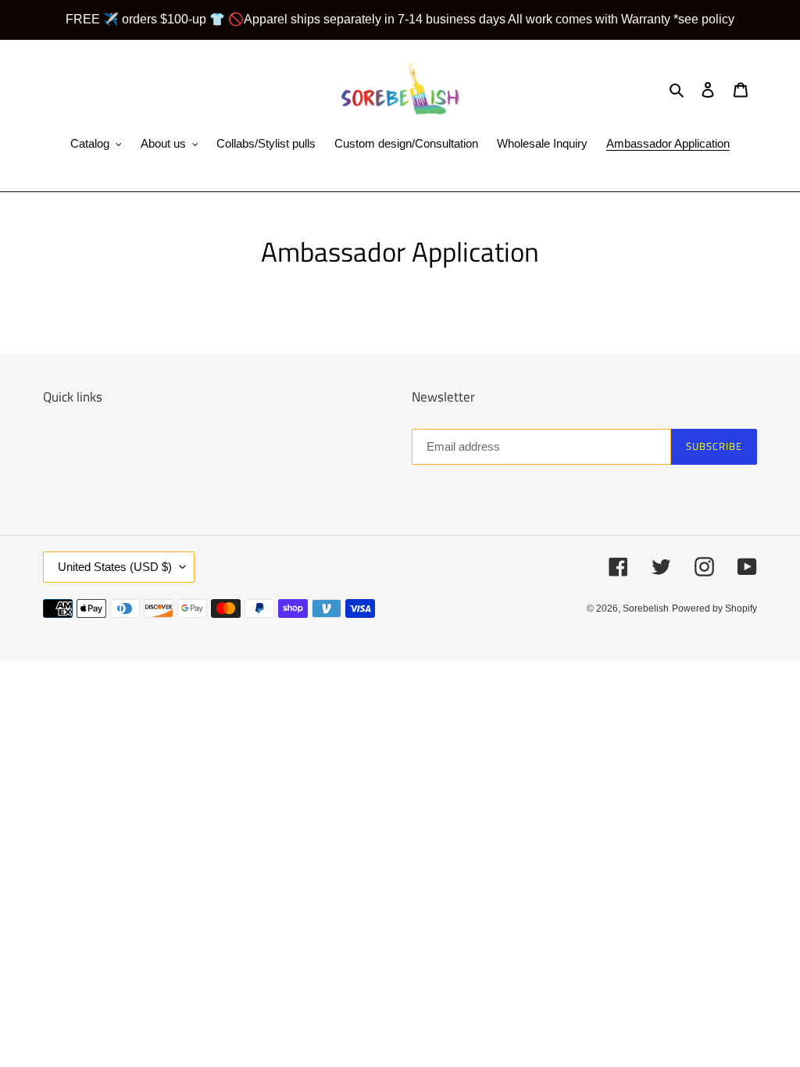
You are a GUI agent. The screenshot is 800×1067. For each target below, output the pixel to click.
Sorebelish (646, 608)
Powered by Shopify (714, 608)
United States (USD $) (115, 566)
